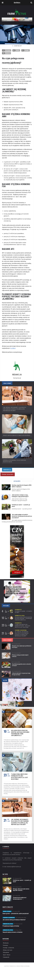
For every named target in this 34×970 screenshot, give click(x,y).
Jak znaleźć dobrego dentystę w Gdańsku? (14, 919)
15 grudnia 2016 (16, 643)
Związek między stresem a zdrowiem (12, 932)
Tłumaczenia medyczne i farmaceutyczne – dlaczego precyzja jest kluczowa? (22, 626)
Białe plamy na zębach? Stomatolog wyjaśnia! (16, 435)
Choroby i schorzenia (21, 630)
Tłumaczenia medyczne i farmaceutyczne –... (20, 898)
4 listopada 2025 (17, 878)
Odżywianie (6, 952)
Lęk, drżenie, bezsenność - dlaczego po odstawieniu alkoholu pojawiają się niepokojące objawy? (14, 409)
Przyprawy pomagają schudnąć (11, 926)
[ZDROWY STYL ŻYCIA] (17, 709)
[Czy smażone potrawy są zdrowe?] (17, 525)
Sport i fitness (7, 911)
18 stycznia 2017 (17, 653)
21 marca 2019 (16, 662)
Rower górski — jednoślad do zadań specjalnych (16, 913)
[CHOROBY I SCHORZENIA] (17, 798)
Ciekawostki (18, 609)
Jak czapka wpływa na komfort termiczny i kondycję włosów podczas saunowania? (22, 516)
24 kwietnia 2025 (17, 671)
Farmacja (5, 945)
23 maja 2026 (17, 895)
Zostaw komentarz (7, 474)
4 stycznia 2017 (19, 923)
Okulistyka (6, 943)
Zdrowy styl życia (19, 615)
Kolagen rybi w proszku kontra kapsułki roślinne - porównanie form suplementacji (23, 619)
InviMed (13, 348)
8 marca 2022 (17, 911)
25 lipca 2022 (18, 930)
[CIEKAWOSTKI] (17, 753)
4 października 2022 (21, 917)
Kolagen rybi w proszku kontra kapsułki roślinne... (21, 889)
